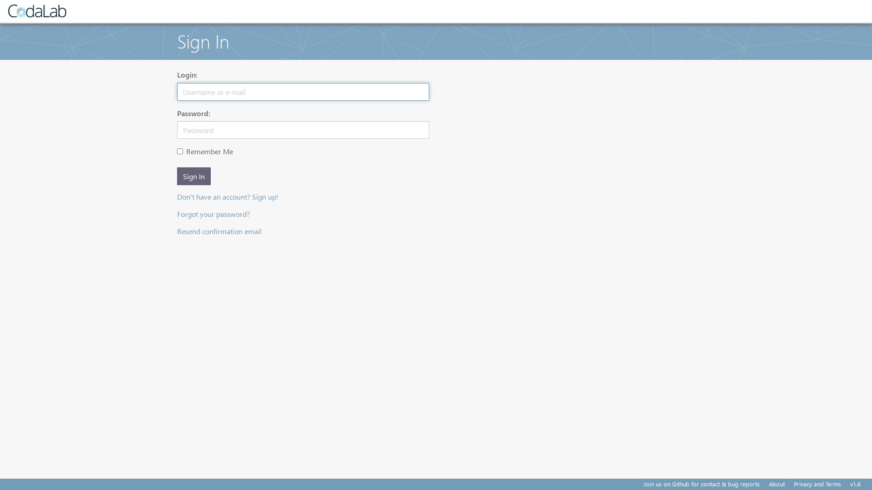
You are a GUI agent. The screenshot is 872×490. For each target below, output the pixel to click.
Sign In (194, 176)
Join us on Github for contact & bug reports (702, 484)
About (777, 484)
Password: (193, 113)
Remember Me (209, 151)
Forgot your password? (213, 214)
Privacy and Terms (817, 484)
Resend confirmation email (219, 231)
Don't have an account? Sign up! (227, 196)
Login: (187, 74)
